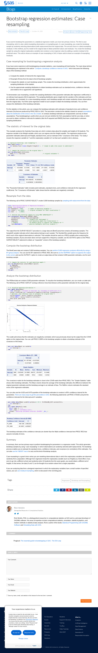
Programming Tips (85, 32)
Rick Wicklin (13, 31)
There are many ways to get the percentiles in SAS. (32, 395)
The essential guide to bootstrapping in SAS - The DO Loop (41, 541)
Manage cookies (23, 638)
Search (76, 3)
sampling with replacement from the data (76, 200)
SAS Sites (90, 3)
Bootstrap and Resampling (81, 480)
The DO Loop (24, 31)
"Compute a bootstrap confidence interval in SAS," (51, 68)
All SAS (63, 3)
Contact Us (85, 3)
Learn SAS (74, 32)
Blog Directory (77, 9)
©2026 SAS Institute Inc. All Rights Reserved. (57, 647)
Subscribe (87, 9)
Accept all (16, 632)
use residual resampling (25, 471)
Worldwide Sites (81, 3)
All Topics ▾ (55, 9)
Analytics (67, 32)
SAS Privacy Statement (32, 619)
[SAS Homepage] (10, 3)
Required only (29, 632)
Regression (66, 480)
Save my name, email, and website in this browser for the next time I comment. (30, 595)
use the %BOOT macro (20, 451)
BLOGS (20, 3)
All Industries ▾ (65, 9)
